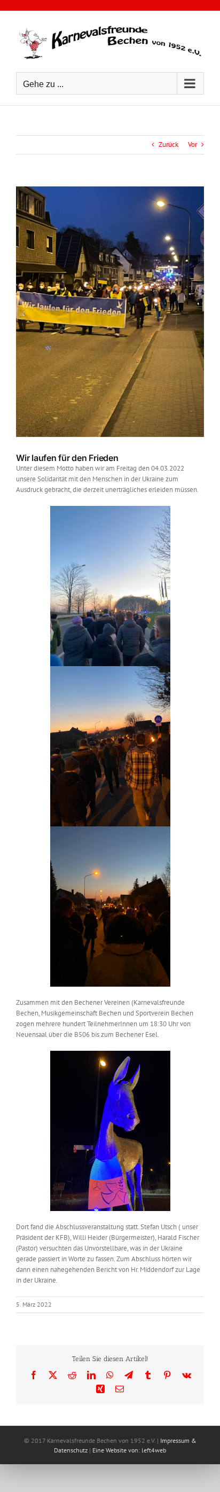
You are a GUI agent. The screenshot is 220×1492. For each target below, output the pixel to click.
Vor (192, 144)
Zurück (168, 144)
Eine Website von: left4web (129, 1450)
